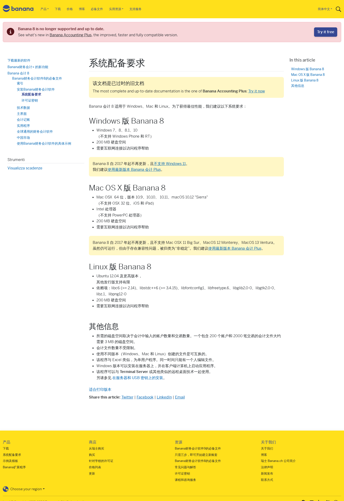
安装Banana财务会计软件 (36, 89)
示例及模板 (10, 461)
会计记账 (23, 119)
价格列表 (95, 467)
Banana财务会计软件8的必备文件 (37, 78)
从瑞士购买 (96, 448)
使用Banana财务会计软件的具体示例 (44, 143)
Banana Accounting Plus (70, 35)
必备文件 (97, 9)
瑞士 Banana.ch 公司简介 (278, 461)
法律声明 (267, 467)
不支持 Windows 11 (170, 163)
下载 (58, 9)
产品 (43, 9)
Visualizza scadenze (24, 167)
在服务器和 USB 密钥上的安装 (137, 377)
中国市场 (23, 137)
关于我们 (267, 448)
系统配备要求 (31, 94)
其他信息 (297, 86)
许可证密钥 (30, 100)
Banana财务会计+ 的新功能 (27, 67)
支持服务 (135, 9)
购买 (92, 455)
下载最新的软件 (18, 60)
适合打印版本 (100, 389)
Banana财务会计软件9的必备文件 (198, 448)
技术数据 (23, 108)
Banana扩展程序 (14, 467)
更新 (92, 473)
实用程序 (23, 125)
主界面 (22, 113)
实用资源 (115, 9)
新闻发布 (267, 473)
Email (180, 397)
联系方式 (267, 480)
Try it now (256, 91)
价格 (70, 9)
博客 (82, 9)
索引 (20, 83)
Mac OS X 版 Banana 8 (308, 75)
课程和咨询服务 (185, 480)
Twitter (127, 397)
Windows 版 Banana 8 (307, 69)
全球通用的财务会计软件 (35, 131)
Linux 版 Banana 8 (304, 80)
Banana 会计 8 (18, 73)
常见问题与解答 (185, 467)
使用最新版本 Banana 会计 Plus (134, 169)
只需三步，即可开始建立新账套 (196, 455)
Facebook (145, 397)
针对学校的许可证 (101, 461)
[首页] (18, 9)
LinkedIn (164, 397)
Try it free (325, 31)
